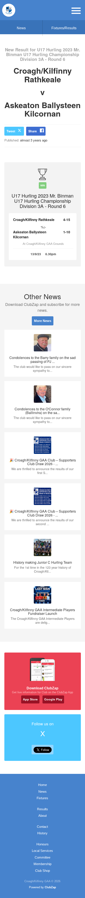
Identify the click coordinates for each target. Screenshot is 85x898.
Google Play (53, 699)
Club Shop (42, 870)
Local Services (42, 851)
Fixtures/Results (63, 28)
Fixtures (42, 798)
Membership (42, 864)
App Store (30, 699)
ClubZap (50, 887)
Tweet (11, 131)
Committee (42, 857)
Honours (42, 844)
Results (42, 809)
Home (42, 785)
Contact (42, 826)
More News (42, 321)
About (42, 815)
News (21, 28)
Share (32, 131)
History (42, 833)
